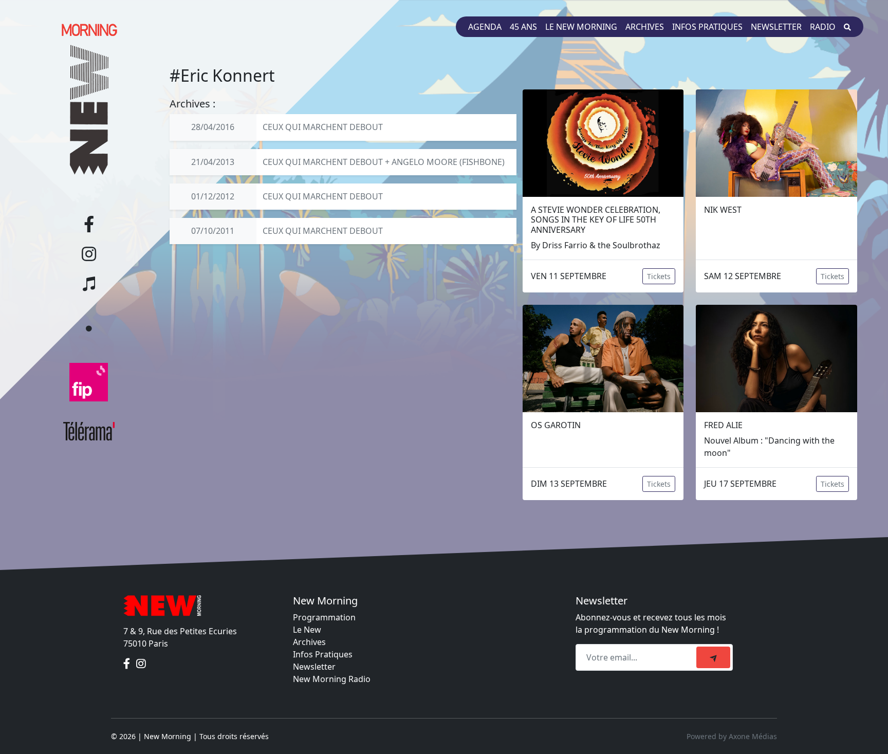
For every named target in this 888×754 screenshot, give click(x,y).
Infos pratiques (707, 26)
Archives (644, 26)
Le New (307, 629)
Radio (823, 26)
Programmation (324, 617)
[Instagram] (141, 664)
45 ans (523, 26)
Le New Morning (581, 26)
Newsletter (776, 26)
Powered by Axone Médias (732, 736)
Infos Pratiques (323, 654)
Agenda (485, 26)
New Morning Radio (332, 679)
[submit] (713, 657)
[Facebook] (127, 664)
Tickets (659, 276)
